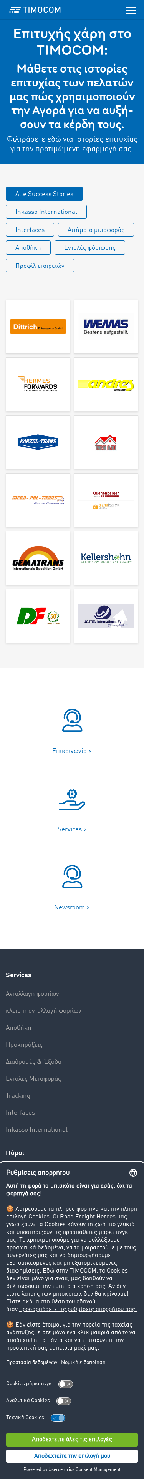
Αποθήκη (28, 248)
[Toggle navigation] (131, 10)
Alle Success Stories (44, 194)
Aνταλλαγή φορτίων (32, 994)
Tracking (18, 1096)
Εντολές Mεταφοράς (33, 1079)
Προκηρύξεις (24, 1045)
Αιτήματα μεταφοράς (96, 230)
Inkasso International (46, 212)
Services (18, 975)
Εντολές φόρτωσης (90, 248)
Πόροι (15, 1153)
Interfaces (30, 230)
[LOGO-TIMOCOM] (35, 10)
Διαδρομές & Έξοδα (33, 1062)
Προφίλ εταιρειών (40, 266)
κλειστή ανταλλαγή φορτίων (43, 1011)
